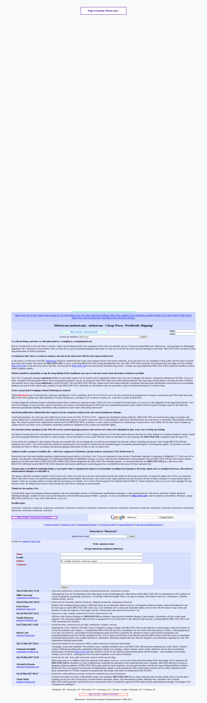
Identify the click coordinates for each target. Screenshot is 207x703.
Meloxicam (51, 361)
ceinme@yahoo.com (31, 541)
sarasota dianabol (126, 524)
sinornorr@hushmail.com (27, 667)
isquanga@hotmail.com (26, 620)
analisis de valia (68, 524)
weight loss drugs (108, 524)
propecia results (52, 524)
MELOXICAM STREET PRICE (171, 315)
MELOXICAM (18, 366)
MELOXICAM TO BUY (27, 315)
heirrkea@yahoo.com (25, 609)
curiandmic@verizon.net (27, 651)
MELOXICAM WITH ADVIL (121, 318)
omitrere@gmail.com (25, 682)
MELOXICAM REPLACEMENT (140, 315)
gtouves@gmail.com (25, 635)
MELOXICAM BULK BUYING (54, 315)
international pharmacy (88, 524)
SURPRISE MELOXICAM (111, 315)
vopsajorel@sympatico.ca (27, 598)
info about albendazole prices (149, 524)
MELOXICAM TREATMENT (84, 315)
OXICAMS (101, 318)
